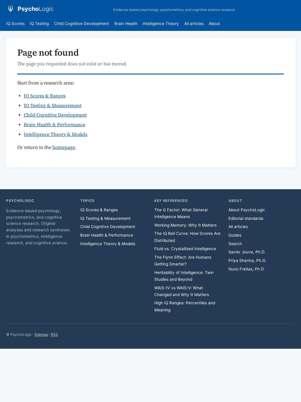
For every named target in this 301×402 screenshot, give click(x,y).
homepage (63, 147)
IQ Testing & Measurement (52, 106)
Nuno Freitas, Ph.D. (246, 269)
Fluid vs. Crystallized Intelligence (185, 248)
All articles (194, 23)
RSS (54, 334)
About (214, 23)
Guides (234, 235)
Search (235, 243)
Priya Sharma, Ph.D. (247, 260)
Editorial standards (245, 218)
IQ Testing (39, 23)
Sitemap (41, 334)
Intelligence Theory (161, 23)
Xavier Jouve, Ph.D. (246, 252)
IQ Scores (15, 23)
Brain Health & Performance (54, 125)
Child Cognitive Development (81, 23)
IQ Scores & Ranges (45, 96)
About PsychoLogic (246, 209)
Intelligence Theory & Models (55, 135)
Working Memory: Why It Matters (185, 225)
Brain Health (126, 23)
